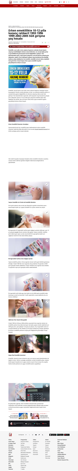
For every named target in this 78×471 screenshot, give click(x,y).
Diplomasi (23, 458)
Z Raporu (23, 467)
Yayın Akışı (60, 452)
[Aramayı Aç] (66, 2)
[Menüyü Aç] (68, 2)
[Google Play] (37, 424)
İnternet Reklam (62, 439)
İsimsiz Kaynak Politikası (64, 460)
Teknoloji (62, 5)
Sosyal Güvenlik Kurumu (41, 129)
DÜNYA (31, 2)
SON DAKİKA (15, 2)
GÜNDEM (21, 2)
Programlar (24, 439)
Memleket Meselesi (26, 452)
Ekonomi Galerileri (16, 26)
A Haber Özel (12, 443)
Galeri (47, 439)
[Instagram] (32, 435)
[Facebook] (26, 435)
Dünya (33, 5)
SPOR (36, 2)
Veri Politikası (61, 447)
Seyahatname (24, 454)
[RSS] (42, 435)
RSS (59, 441)
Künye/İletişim (62, 445)
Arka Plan (23, 450)
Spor (50, 5)
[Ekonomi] (55, 2)
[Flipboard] (39, 435)
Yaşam (27, 5)
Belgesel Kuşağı (25, 456)
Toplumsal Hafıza (25, 447)
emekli (16, 232)
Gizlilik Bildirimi (62, 454)
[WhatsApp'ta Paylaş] (45, 42)
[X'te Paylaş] (42, 42)
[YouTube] (36, 435)
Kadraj (22, 445)
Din (9, 463)
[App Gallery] (45, 424)
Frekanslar (60, 449)
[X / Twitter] (29, 435)
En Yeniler (16, 5)
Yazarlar (10, 469)
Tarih (9, 465)
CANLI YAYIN (48, 1)
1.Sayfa (22, 469)
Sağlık (10, 467)
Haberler (10, 26)
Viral (9, 458)
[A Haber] (10, 2)
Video (10, 439)
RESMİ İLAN (41, 2)
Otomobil (56, 5)
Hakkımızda (61, 456)
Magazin (45, 5)
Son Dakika (11, 449)
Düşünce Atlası (25, 441)
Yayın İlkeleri (61, 458)
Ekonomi (39, 5)
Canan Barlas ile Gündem (27, 449)
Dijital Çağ (23, 465)
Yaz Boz (23, 443)
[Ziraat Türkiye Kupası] (64, 2)
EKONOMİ (27, 2)
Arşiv (59, 450)
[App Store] (28, 424)
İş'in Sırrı (23, 463)
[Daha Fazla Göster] (48, 42)
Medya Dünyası (25, 461)
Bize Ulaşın (61, 443)
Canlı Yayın (11, 441)
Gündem (22, 5)
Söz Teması (24, 460)
